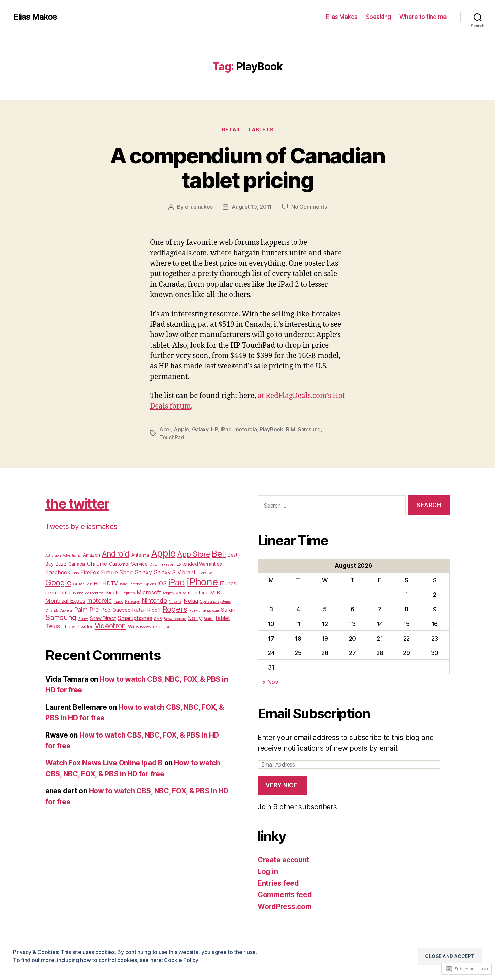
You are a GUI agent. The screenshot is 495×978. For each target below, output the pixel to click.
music (118, 601)
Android (115, 554)
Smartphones (135, 618)
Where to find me (423, 16)
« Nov (270, 681)
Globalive (204, 573)
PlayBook (271, 429)
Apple (181, 429)
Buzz (61, 564)
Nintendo (154, 600)
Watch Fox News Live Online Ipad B (104, 763)
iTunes (228, 583)
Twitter (85, 626)
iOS (162, 583)
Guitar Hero (82, 584)
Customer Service (128, 564)
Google (58, 582)
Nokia (191, 600)
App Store (193, 554)
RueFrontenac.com (204, 610)
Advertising (72, 555)
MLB (215, 592)
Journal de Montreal (88, 593)
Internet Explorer (142, 584)
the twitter (77, 503)
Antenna (140, 555)
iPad (226, 429)
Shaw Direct (103, 618)
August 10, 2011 (252, 206)
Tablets (260, 130)
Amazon (91, 555)
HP (214, 429)
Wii (131, 626)
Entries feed (278, 883)
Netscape (132, 601)
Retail (231, 130)
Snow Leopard (175, 619)
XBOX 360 (161, 627)
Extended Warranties (199, 564)
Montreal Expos (65, 600)
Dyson (155, 564)
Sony (195, 617)
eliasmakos (198, 206)
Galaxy (200, 429)
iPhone (202, 582)
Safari (228, 609)
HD (97, 583)
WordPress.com (285, 906)
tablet (223, 618)
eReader (168, 564)
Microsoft (149, 592)
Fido (75, 573)
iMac (124, 584)
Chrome (97, 563)
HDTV (110, 583)
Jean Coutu (57, 592)
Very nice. (282, 785)
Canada (76, 564)
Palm (81, 609)
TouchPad (171, 437)
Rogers (175, 609)
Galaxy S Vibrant (175, 572)
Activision (53, 555)
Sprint (208, 619)
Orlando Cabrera (58, 610)
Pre (93, 609)
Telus (52, 626)
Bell (219, 553)
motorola (245, 429)
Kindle (113, 592)
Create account (283, 860)
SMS (158, 619)
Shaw (83, 619)
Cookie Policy (181, 960)
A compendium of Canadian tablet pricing (247, 167)
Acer (165, 429)
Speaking (378, 16)
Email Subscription (314, 713)
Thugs (68, 626)
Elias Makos (35, 17)
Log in (268, 871)
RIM (290, 429)
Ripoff (153, 610)
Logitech (128, 593)
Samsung (309, 429)
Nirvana (175, 601)
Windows (143, 627)
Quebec (121, 610)
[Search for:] (330, 506)
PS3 (105, 609)
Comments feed (285, 894)
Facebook (57, 572)
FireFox (89, 572)
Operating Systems (215, 601)
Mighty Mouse (174, 593)
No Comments (309, 206)
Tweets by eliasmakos (81, 526)
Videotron (110, 626)
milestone (198, 592)
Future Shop (117, 572)
